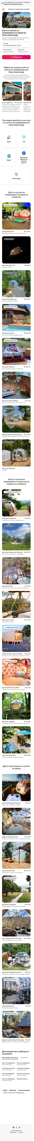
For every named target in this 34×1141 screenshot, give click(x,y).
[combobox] (16, 45)
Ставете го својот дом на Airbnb (19, 9)
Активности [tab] (24, 1057)
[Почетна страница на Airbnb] (3, 9)
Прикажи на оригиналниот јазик (12, 4)
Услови (21, 1132)
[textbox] (9, 52)
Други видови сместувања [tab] (10, 1057)
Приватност (13, 1132)
